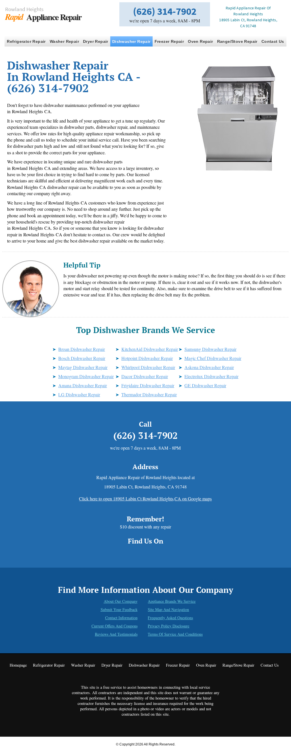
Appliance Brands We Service (172, 601)
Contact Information (121, 617)
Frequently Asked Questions (170, 617)
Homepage (18, 665)
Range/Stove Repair (237, 41)
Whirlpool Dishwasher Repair (148, 367)
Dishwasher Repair (131, 41)
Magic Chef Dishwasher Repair (212, 358)
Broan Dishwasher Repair (81, 349)
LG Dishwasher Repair (79, 394)
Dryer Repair (95, 41)
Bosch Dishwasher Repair (81, 358)
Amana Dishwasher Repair (82, 385)
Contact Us (272, 41)
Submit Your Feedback (119, 609)
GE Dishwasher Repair (205, 385)
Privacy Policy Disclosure (168, 626)
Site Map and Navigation (168, 609)
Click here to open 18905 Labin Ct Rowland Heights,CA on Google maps (145, 499)
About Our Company (121, 601)
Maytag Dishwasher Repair (82, 367)
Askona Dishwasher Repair (209, 367)
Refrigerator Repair (26, 41)
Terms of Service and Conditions (175, 634)
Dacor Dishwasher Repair (144, 376)
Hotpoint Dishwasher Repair (147, 358)
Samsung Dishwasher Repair (210, 349)
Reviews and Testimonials (116, 634)
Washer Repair (64, 41)
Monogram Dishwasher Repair (86, 376)
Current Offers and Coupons (115, 626)
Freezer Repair (169, 41)
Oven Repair (200, 41)
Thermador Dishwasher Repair (149, 394)
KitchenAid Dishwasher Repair (149, 349)
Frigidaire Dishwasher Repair (147, 385)
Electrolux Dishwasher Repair (211, 376)
